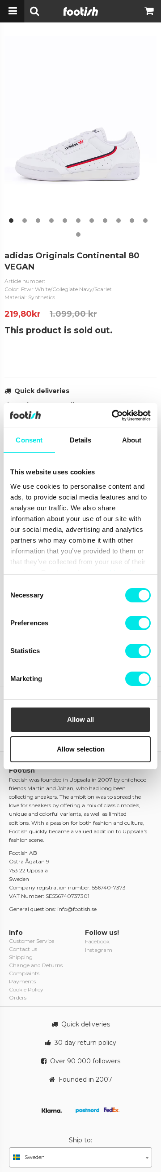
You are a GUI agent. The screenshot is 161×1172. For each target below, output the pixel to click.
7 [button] (91, 220)
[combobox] (80, 1157)
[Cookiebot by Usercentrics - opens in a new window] (113, 415)
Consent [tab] (29, 440)
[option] (80, 131)
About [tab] (132, 440)
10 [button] (132, 220)
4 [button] (51, 220)
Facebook (97, 941)
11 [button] (145, 220)
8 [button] (105, 220)
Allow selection (81, 749)
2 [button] (24, 220)
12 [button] (78, 234)
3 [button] (38, 220)
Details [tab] (81, 440)
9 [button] (118, 220)
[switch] (138, 623)
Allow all (80, 719)
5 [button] (65, 220)
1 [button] (11, 220)
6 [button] (78, 220)
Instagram (98, 949)
